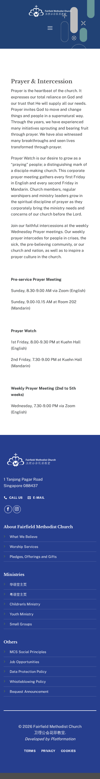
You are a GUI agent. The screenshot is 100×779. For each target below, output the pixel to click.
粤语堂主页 (18, 594)
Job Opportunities (24, 662)
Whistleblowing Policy (28, 681)
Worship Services (24, 546)
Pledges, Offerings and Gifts (33, 556)
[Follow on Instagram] (17, 509)
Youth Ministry (21, 614)
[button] (50, 28)
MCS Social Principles (28, 652)
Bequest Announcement (29, 691)
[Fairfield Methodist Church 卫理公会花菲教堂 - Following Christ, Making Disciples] (50, 11)
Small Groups (21, 624)
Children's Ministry (25, 604)
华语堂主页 (18, 584)
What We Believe (23, 537)
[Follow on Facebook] (8, 509)
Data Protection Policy (28, 671)
